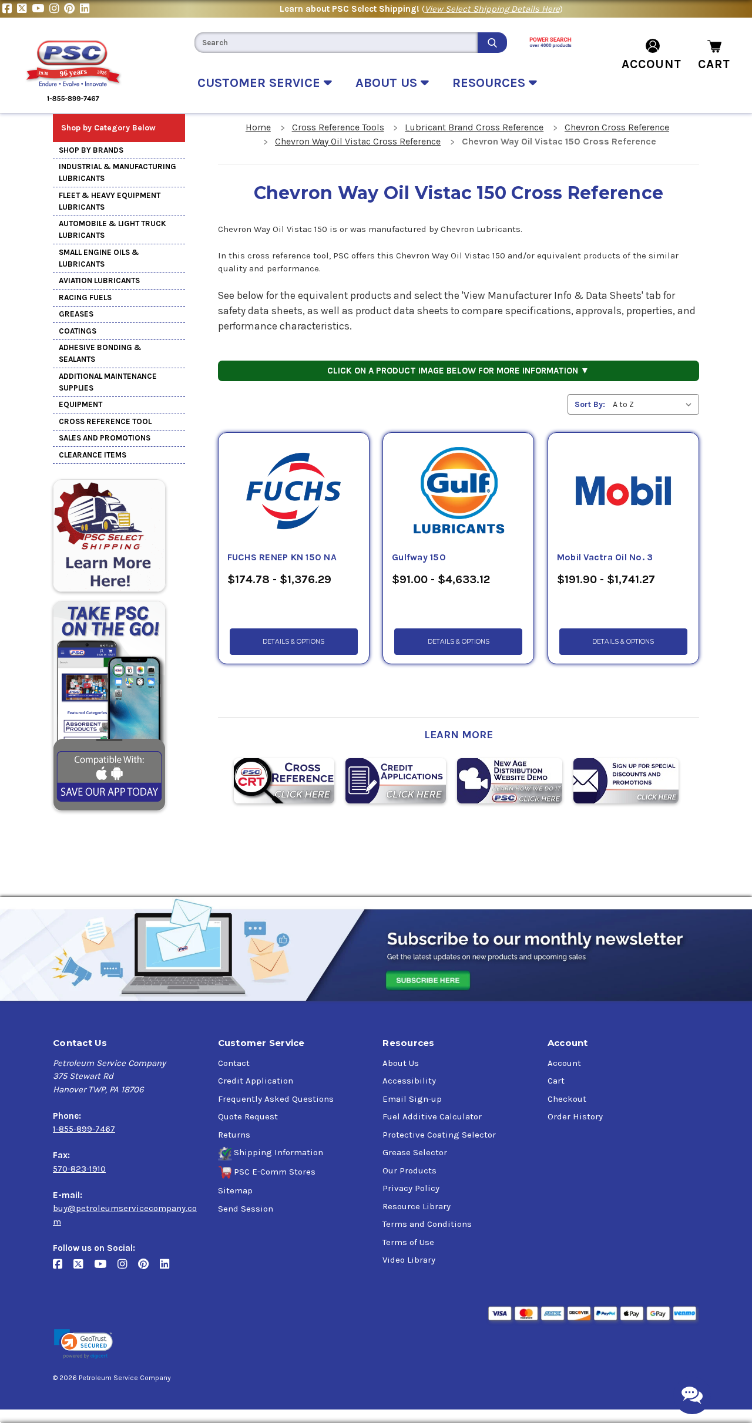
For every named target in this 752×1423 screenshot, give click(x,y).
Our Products (409, 1170)
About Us (400, 1063)
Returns (234, 1134)
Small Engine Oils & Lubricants (99, 258)
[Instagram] (56, 9)
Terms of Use (408, 1242)
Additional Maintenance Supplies (108, 382)
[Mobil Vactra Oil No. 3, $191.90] (623, 491)
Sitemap (235, 1190)
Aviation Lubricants (99, 280)
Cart (556, 1080)
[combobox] (336, 42)
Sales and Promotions (104, 437)
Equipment (80, 404)
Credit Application (255, 1080)
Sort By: (590, 404)
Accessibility (409, 1080)
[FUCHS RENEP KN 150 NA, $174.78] (294, 491)
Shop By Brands (91, 150)
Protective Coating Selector (439, 1134)
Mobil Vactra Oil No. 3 (605, 557)
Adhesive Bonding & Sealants (100, 353)
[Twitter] (24, 9)
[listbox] (655, 404)
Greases (76, 314)
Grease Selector (414, 1152)
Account (564, 1063)
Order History (575, 1116)
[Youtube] (40, 9)
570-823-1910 (79, 1168)
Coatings (77, 331)
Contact (234, 1063)
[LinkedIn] (86, 9)
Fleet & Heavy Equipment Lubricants (109, 201)
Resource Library (416, 1206)
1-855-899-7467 (84, 1128)
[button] (83, 1344)
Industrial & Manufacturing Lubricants (117, 172)
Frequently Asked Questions (276, 1099)
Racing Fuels (85, 297)
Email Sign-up (412, 1099)
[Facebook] (9, 9)
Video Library (408, 1259)
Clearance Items (92, 454)
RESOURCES (490, 82)
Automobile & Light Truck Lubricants (112, 229)
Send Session (245, 1208)
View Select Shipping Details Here (492, 9)
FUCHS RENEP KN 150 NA (282, 557)
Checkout (567, 1099)
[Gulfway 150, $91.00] (458, 491)
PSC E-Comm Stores (274, 1171)
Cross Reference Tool (105, 421)
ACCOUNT (652, 64)
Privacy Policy (410, 1188)
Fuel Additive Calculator (432, 1116)
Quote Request (248, 1116)
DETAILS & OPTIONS (293, 641)
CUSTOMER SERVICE (260, 82)
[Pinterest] (72, 9)
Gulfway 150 (419, 557)
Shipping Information (278, 1152)
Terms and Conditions (427, 1224)
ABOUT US (388, 82)
